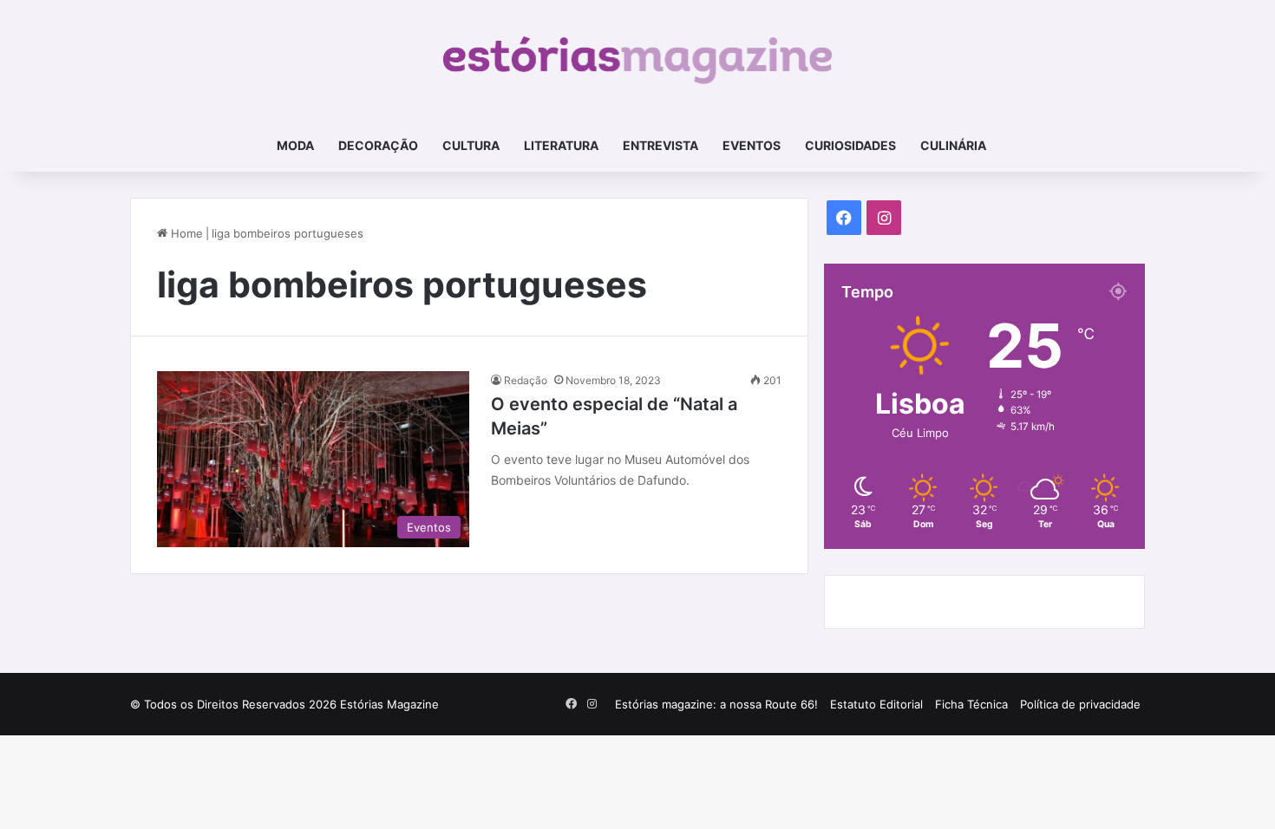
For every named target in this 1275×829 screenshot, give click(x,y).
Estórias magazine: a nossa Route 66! (716, 704)
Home (185, 233)
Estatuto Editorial (876, 704)
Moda (295, 145)
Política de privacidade (1080, 704)
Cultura (471, 145)
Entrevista (660, 145)
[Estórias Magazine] (638, 60)
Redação (525, 380)
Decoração (378, 145)
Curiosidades (850, 145)
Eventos (751, 145)
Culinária (953, 145)
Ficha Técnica (971, 704)
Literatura (561, 145)
